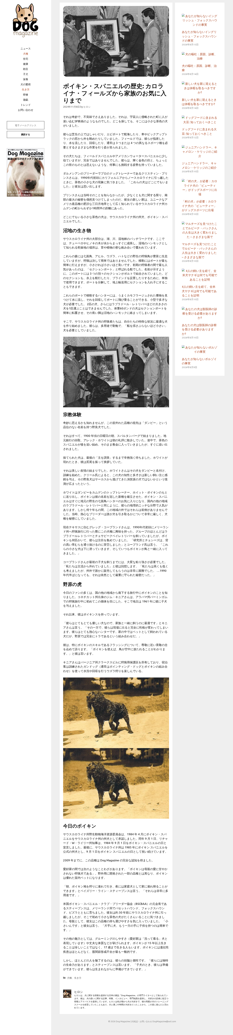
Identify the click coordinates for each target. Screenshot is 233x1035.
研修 (25, 94)
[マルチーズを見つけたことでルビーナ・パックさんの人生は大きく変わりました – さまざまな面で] (200, 236)
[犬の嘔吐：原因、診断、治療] (200, 58)
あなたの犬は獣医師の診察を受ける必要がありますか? (199, 329)
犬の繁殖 (25, 84)
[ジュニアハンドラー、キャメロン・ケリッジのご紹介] (200, 156)
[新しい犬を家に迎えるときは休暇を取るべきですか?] (200, 92)
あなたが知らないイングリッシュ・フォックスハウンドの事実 (199, 36)
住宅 (25, 58)
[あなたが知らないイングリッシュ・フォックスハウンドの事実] (200, 24)
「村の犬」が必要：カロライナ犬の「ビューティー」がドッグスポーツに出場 (199, 206)
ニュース (25, 48)
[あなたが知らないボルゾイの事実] (200, 351)
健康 (25, 63)
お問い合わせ (25, 109)
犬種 (25, 53)
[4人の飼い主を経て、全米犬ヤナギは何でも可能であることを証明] (200, 279)
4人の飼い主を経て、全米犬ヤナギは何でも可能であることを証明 (199, 291)
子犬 (25, 74)
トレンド (25, 104)
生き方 (26, 89)
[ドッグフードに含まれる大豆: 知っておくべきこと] (200, 122)
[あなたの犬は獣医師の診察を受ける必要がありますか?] (200, 317)
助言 (25, 69)
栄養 (25, 79)
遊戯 (25, 99)
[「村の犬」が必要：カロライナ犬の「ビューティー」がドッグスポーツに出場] (200, 194)
